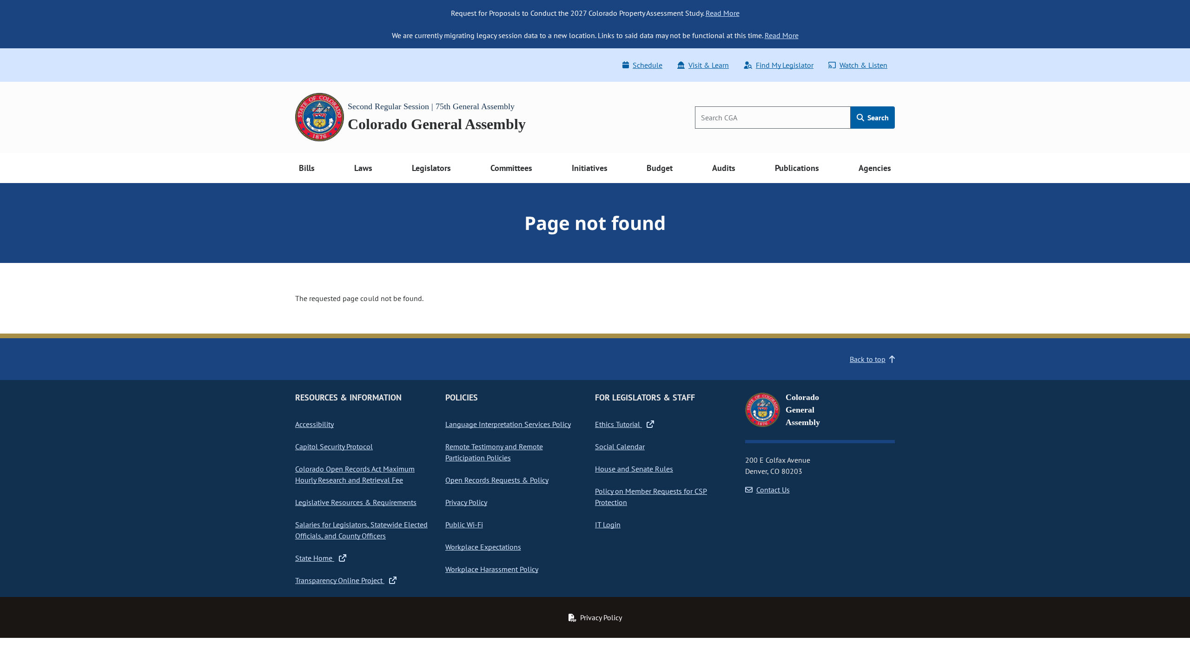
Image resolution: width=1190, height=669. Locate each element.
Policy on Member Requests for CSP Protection (651, 496)
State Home (314, 558)
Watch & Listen (863, 65)
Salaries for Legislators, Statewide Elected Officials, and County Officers (361, 530)
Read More (723, 13)
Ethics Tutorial (618, 424)
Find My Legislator (784, 65)
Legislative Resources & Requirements (355, 502)
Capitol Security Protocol (334, 446)
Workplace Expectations (483, 546)
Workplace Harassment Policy (491, 569)
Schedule (647, 65)
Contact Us (773, 489)
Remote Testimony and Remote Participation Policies (494, 452)
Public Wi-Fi (464, 524)
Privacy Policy (466, 502)
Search (877, 117)
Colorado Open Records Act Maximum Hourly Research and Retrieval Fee (355, 474)
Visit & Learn (708, 65)
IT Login (608, 524)
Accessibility (314, 424)
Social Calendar (620, 446)
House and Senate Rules (634, 468)
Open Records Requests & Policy (497, 480)
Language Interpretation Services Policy (508, 424)
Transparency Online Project (339, 580)
